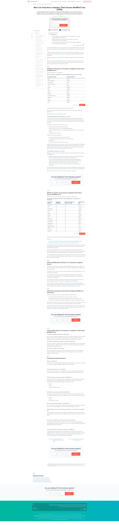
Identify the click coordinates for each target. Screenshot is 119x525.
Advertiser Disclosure (37, 30)
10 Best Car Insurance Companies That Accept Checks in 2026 (74, 440)
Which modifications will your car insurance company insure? (39, 45)
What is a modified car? (39, 59)
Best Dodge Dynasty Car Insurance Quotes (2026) (41, 480)
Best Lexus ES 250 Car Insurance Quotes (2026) (41, 477)
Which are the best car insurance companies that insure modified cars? (39, 36)
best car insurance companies (62, 47)
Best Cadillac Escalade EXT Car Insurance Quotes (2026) (42, 481)
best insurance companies (63, 246)
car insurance (66, 344)
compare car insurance (60, 57)
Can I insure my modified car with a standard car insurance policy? (39, 80)
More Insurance (78, 1)
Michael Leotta (67, 29)
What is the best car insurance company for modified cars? (39, 65)
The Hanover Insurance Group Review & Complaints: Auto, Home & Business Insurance (65, 241)
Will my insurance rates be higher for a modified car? (39, 72)
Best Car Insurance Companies (39, 4)
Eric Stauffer (55, 29)
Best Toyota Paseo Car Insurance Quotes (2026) (41, 479)
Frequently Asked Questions (38, 57)
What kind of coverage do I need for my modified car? (39, 69)
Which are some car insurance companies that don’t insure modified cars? (39, 40)
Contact (37, 509)
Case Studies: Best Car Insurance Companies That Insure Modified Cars (39, 53)
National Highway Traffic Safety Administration (68, 284)
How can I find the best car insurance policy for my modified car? (39, 85)
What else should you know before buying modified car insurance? (39, 49)
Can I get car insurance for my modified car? (39, 61)
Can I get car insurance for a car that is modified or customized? (64, 170)
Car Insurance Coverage (48, 4)
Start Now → (82, 233)
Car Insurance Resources (62, 1)
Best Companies (53, 1)
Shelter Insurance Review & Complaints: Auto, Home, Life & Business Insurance (64, 242)
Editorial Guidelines (50, 464)
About (34, 509)
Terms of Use (73, 184)
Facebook (84, 509)
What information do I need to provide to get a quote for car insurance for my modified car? (39, 76)
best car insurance (62, 52)
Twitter (85, 509)
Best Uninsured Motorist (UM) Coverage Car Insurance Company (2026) (58, 440)
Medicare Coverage (71, 1)
